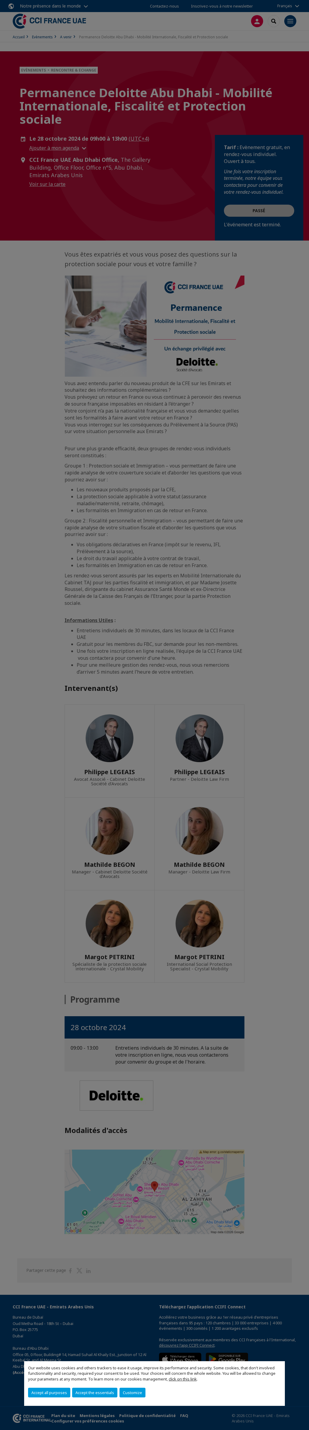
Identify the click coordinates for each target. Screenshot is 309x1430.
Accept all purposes (49, 1392)
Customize (132, 1392)
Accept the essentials (94, 1392)
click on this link (183, 1379)
